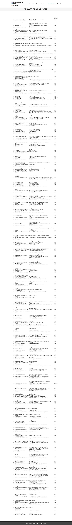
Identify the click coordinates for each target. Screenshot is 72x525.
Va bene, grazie (43, 523)
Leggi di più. (38, 523)
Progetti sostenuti (52, 3)
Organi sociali (44, 3)
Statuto (38, 3)
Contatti (59, 3)
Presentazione (32, 3)
